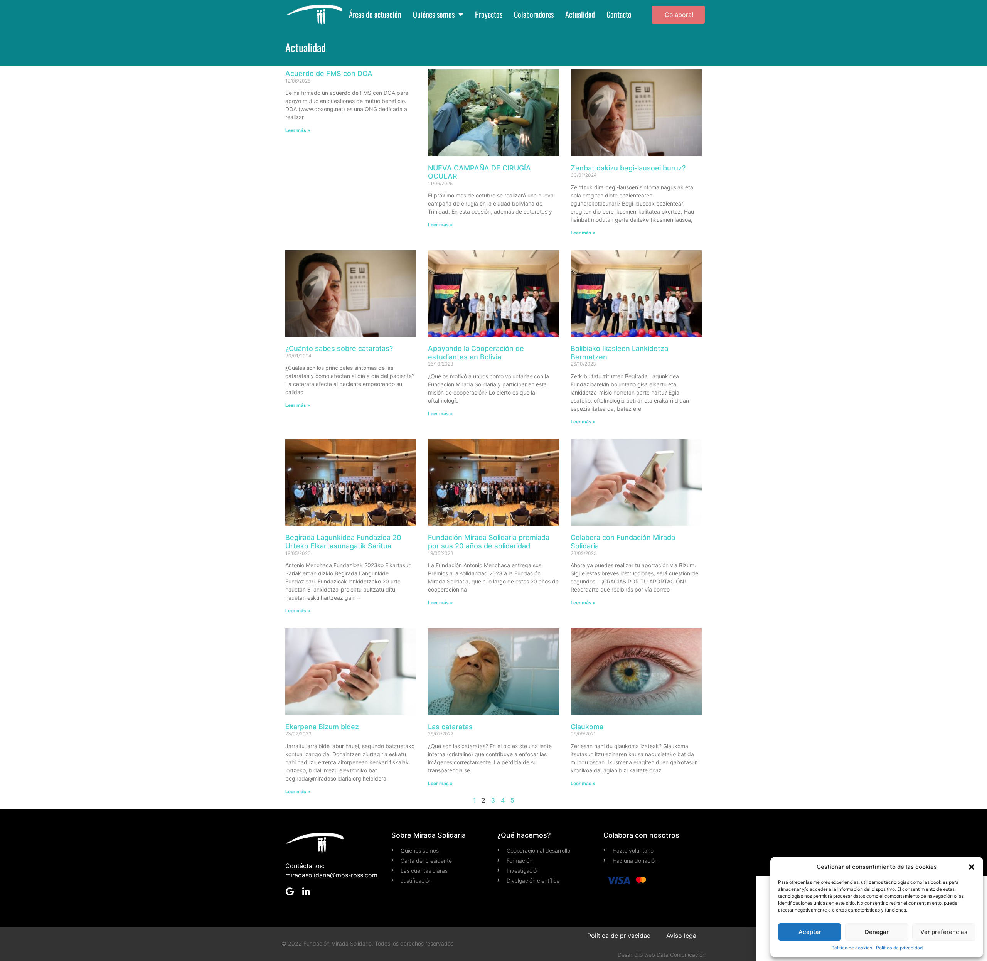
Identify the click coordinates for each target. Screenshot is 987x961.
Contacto (619, 14)
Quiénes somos (434, 14)
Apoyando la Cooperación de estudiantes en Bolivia (476, 352)
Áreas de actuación (375, 14)
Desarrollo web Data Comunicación (662, 954)
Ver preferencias (943, 932)
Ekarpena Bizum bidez (322, 727)
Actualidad (580, 14)
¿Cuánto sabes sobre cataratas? (339, 348)
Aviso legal (682, 935)
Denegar (877, 932)
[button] (971, 867)
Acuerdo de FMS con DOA (328, 73)
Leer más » (297, 130)
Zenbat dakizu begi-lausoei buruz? (628, 168)
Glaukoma (587, 727)
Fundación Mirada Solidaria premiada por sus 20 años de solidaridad (488, 541)
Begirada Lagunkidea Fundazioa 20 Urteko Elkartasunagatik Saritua (343, 541)
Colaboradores (534, 14)
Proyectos (488, 14)
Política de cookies (851, 948)
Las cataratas (450, 727)
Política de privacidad (899, 948)
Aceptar (809, 932)
